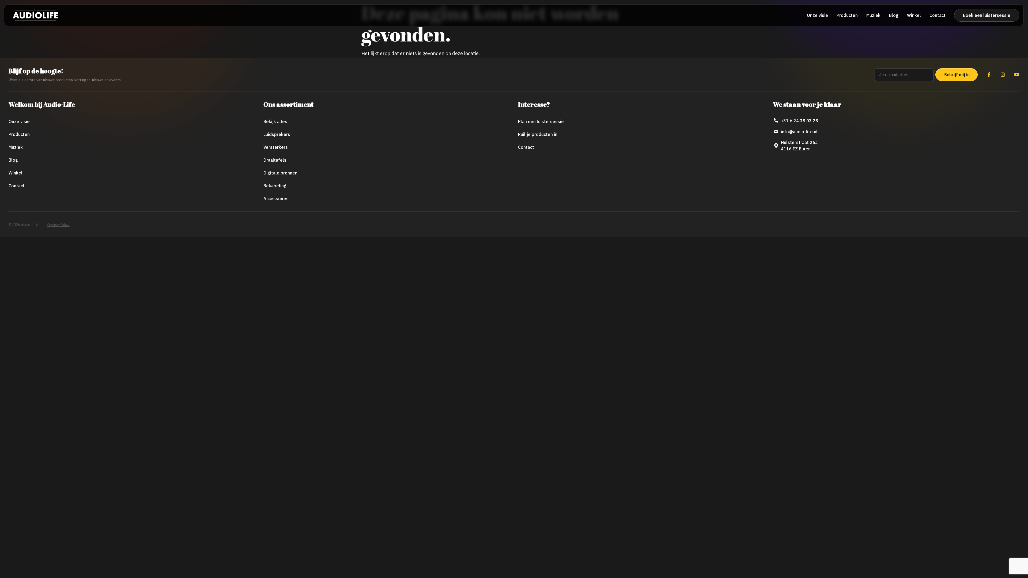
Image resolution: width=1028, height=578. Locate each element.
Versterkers (275, 147)
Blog (893, 15)
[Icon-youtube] (1016, 74)
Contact (937, 15)
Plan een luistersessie (541, 121)
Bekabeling (274, 185)
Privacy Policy (58, 224)
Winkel (914, 15)
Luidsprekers (276, 134)
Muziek (873, 15)
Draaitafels (274, 160)
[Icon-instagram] (1003, 74)
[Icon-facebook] (989, 74)
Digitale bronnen (280, 173)
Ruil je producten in (537, 134)
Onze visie (817, 15)
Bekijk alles (275, 121)
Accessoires (276, 198)
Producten (847, 15)
